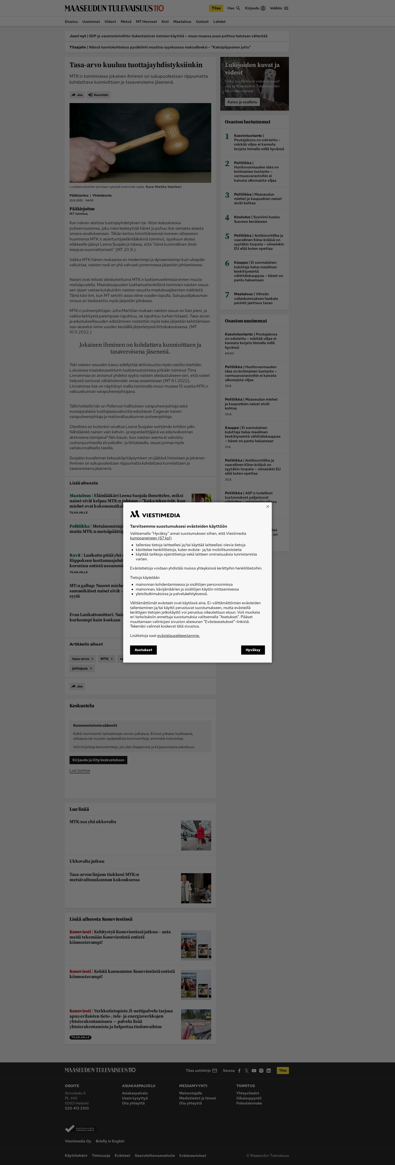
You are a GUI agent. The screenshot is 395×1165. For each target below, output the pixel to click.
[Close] (268, 506)
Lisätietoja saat (165, 635)
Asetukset (143, 650)
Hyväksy (253, 650)
